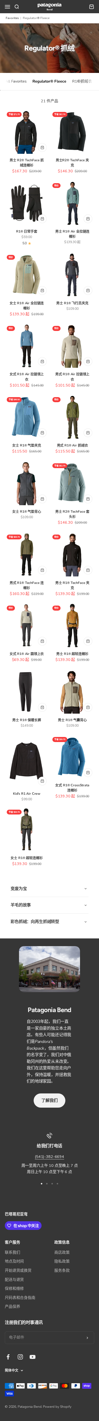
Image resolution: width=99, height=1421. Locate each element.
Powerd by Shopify (57, 1406)
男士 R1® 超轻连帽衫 (72, 654)
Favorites (12, 18)
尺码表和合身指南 (20, 1297)
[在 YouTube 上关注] (32, 1357)
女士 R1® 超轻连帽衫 (27, 858)
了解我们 (49, 1100)
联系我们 (12, 1252)
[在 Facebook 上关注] (8, 1357)
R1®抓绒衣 (82, 81)
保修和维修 (14, 1288)
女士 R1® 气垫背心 (26, 511)
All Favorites (16, 81)
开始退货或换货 (18, 1270)
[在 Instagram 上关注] (20, 1357)
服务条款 (61, 1270)
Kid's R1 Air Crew (26, 793)
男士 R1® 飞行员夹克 (72, 303)
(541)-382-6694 (49, 1156)
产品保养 (12, 1306)
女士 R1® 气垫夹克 (26, 445)
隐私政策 (61, 1261)
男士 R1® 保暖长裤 (26, 720)
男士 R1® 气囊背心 (72, 720)
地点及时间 (14, 1261)
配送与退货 (14, 1279)
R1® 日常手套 (26, 231)
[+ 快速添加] (42, 147)
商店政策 (61, 1252)
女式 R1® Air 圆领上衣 (27, 654)
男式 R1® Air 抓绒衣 (72, 445)
